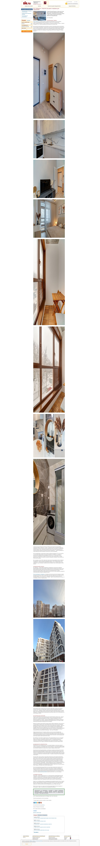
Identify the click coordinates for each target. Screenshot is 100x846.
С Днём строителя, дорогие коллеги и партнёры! (42, 827)
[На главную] (32, 3)
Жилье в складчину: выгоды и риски (40, 821)
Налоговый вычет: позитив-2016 (25, 16)
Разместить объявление (73, 3)
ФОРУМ (39, 6)
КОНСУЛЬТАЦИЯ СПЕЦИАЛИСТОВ (54, 6)
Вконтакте (66, 837)
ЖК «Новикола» (36, 21)
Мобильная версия (52, 837)
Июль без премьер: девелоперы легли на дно (41, 830)
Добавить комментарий (37, 812)
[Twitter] (36, 802)
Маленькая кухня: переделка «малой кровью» (27, 11)
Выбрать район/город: (25, 22)
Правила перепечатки (36, 837)
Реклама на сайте (35, 838)
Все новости (36, 832)
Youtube (65, 838)
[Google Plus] (41, 802)
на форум (35, 810)
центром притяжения (43, 771)
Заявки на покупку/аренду (53, 838)
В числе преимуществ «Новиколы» (39, 574)
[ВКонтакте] (34, 802)
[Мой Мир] (39, 802)
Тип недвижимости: (25, 25)
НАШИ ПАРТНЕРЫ (72, 6)
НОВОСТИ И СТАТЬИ (29, 6)
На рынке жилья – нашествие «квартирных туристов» (43, 824)
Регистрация (70, 1)
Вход (76, 1)
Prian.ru (24, 837)
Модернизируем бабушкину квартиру (26, 14)
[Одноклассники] (37, 802)
